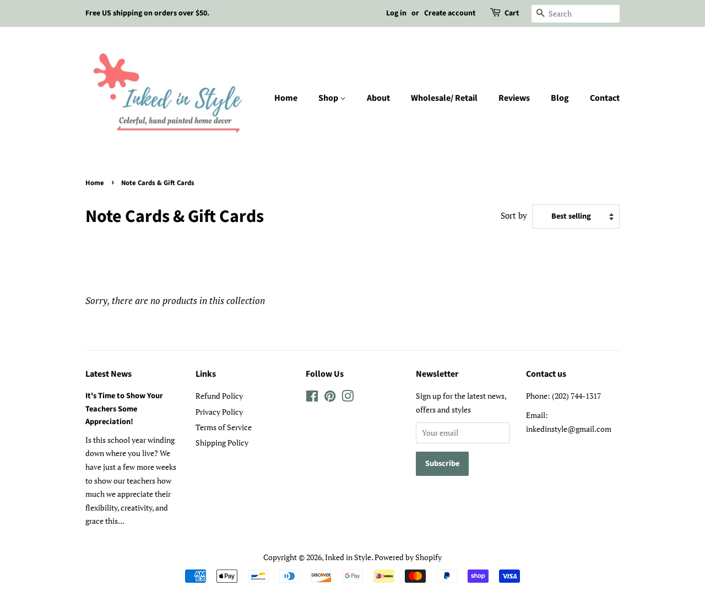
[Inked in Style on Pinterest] (330, 398)
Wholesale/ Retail (444, 98)
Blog (560, 98)
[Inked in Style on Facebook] (312, 398)
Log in (396, 13)
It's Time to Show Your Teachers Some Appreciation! (124, 408)
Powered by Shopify (408, 557)
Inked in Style (348, 557)
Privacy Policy (219, 411)
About (378, 98)
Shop (329, 98)
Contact (605, 98)
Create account (449, 13)
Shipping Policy (222, 442)
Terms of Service (224, 427)
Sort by (514, 215)
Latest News (108, 374)
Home (285, 98)
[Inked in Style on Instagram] (347, 398)
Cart (512, 13)
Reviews (514, 98)
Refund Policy (219, 396)
